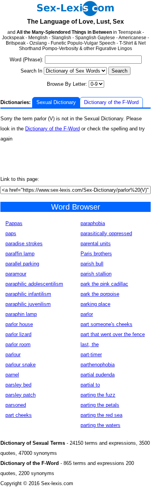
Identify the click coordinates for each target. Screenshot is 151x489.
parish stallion (96, 274)
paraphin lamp (21, 314)
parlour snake (20, 365)
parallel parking (22, 264)
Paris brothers (96, 254)
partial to (90, 385)
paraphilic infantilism (28, 294)
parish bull (92, 264)
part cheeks (18, 415)
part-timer (91, 354)
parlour (13, 354)
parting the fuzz (98, 395)
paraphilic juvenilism (28, 304)
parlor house (19, 324)
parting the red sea (101, 415)
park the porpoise (100, 294)
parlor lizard (18, 334)
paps (10, 233)
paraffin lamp (19, 254)
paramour (15, 274)
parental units (96, 243)
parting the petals (100, 405)
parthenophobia (98, 365)
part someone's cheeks (106, 324)
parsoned (15, 405)
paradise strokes (24, 243)
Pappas (13, 223)
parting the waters (100, 425)
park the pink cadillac (104, 284)
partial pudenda (98, 375)
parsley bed (18, 385)
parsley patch (20, 395)
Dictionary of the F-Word (111, 102)
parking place (95, 304)
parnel (12, 375)
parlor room (18, 344)
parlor (87, 314)
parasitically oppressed (106, 233)
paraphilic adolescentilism (34, 284)
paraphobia (93, 223)
